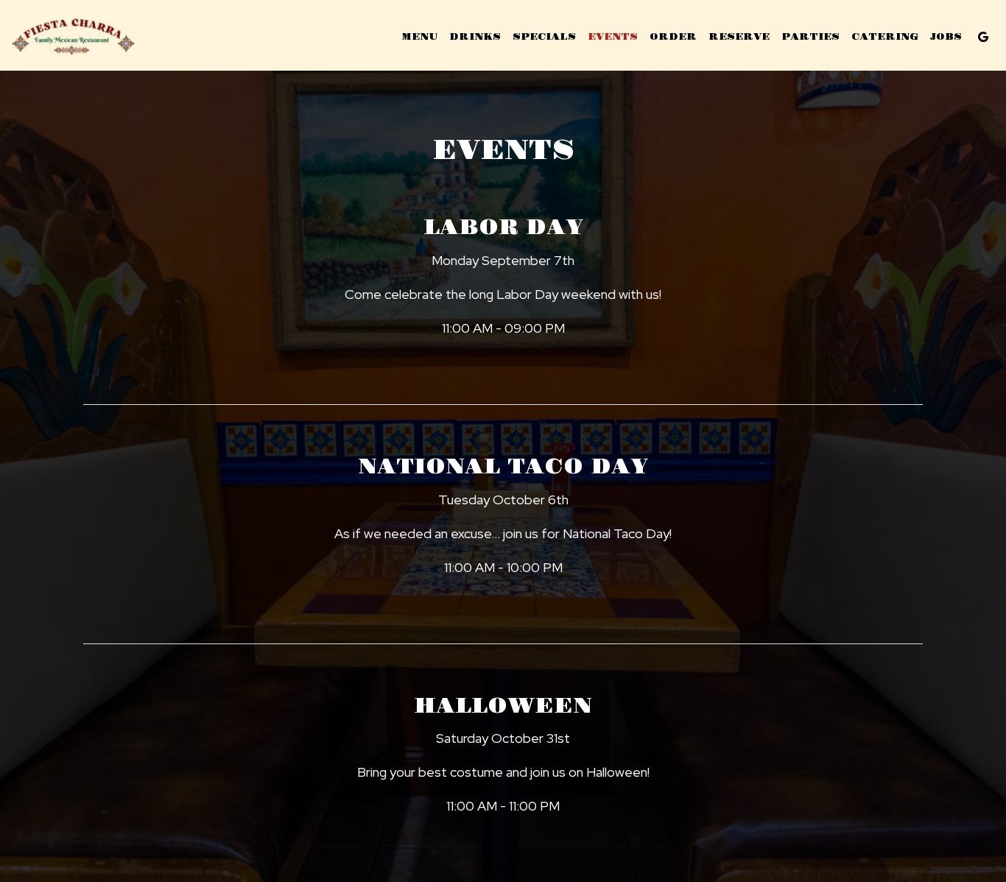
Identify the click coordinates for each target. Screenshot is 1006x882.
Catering (884, 37)
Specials (544, 37)
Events (613, 37)
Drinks (475, 37)
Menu (419, 37)
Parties (810, 37)
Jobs (946, 37)
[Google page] (983, 37)
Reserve (739, 37)
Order (673, 37)
